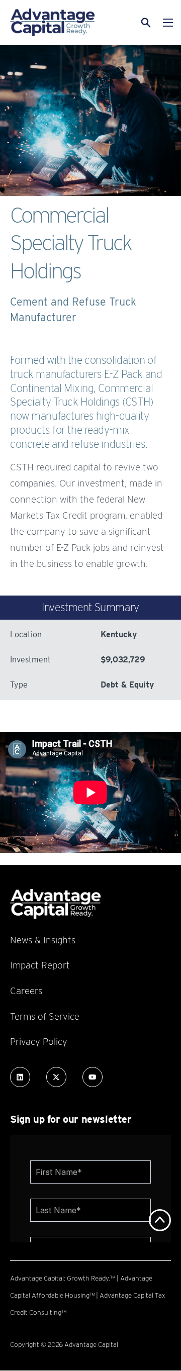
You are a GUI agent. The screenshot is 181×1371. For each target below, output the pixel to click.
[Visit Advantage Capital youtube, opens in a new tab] (92, 1077)
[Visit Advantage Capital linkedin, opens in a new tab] (20, 1077)
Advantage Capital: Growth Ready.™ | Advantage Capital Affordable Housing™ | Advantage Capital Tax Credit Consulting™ (87, 1295)
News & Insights (42, 939)
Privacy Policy (38, 1041)
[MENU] (168, 23)
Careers (26, 990)
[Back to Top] (160, 1220)
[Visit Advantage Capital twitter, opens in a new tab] (56, 1077)
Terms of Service (44, 1016)
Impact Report (40, 964)
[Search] (134, 23)
